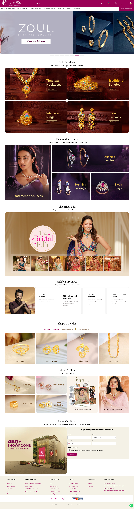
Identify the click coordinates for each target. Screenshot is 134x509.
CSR (8, 491)
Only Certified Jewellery (31, 488)
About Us (9, 483)
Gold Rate (76, 9)
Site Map (52, 494)
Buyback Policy (73, 483)
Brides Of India (11, 486)
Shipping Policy (73, 488)
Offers (90, 483)
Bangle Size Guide (55, 491)
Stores (101, 5)
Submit (72, 454)
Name (69, 434)
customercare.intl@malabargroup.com (115, 490)
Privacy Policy (73, 494)
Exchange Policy (73, 486)
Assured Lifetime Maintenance (33, 483)
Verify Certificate (126, 9)
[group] (70, 300)
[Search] (89, 3)
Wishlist (123, 5)
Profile (115, 5)
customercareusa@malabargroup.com (115, 486)
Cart (130, 4)
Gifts (69, 9)
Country (109, 5)
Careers (90, 486)
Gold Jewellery (22, 9)
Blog (8, 494)
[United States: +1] (70, 443)
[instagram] (63, 498)
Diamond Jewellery (7, 9)
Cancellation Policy (74, 491)
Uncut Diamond (49, 9)
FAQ (51, 483)
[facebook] (52, 498)
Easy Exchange (29, 494)
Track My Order (54, 486)
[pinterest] (59, 498)
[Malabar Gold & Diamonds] (11, 3)
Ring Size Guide (54, 488)
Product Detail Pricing (31, 491)
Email (93, 441)
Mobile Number (71, 441)
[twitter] (55, 498)
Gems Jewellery (36, 9)
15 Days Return (29, 486)
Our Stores (10, 488)
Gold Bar (61, 9)
